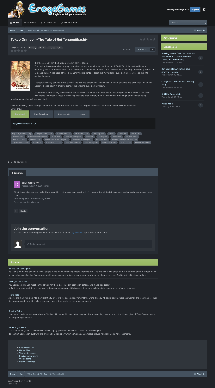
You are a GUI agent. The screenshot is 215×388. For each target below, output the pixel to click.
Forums (31, 22)
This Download (192, 22)
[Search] (204, 22)
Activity (49, 22)
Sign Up (195, 9)
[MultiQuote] (16, 211)
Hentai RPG (24, 350)
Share (128, 49)
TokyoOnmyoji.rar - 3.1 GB (24, 123)
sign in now (77, 232)
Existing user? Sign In (177, 9)
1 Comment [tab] (17, 173)
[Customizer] (204, 9)
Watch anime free (27, 361)
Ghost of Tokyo (15, 311)
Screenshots (64, 114)
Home (16, 22)
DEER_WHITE (28, 183)
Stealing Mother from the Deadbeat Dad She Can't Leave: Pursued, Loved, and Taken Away (178, 56)
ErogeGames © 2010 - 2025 (19, 381)
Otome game (25, 359)
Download (20, 114)
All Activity (70, 22)
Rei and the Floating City (19, 268)
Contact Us (12, 384)
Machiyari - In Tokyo (17, 281)
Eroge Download (26, 347)
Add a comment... (38, 244)
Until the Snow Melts (171, 94)
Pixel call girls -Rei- (17, 327)
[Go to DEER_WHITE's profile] (17, 184)
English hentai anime (28, 356)
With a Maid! (167, 104)
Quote (23, 211)
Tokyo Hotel (13, 295)
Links (82, 114)
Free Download (41, 114)
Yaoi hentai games (27, 353)
